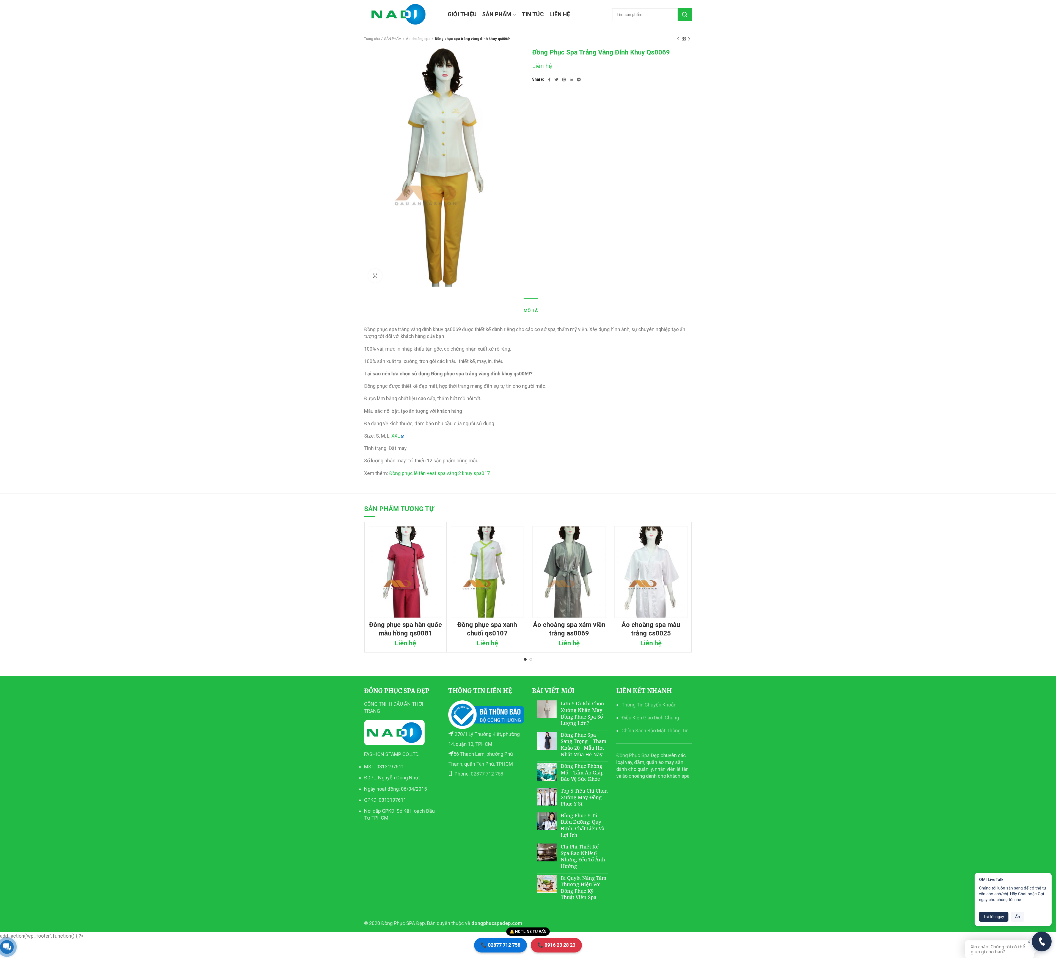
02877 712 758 (487, 774)
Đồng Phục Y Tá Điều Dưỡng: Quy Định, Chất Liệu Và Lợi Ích (582, 825)
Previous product (678, 39)
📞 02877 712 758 (500, 945)
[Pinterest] (564, 79)
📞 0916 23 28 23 (556, 945)
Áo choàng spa (418, 39)
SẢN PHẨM (393, 39)
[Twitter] (556, 79)
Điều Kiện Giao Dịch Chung (650, 717)
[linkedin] (571, 79)
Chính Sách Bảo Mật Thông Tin (655, 730)
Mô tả (531, 310)
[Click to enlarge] (375, 276)
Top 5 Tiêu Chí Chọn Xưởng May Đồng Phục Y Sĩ (584, 797)
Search (685, 14)
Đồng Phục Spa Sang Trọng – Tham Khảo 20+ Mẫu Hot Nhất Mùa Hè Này (583, 745)
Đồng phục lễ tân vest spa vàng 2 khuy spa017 (439, 473)
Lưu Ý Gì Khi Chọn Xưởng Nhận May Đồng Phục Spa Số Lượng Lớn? (582, 713)
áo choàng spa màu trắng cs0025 (651, 629)
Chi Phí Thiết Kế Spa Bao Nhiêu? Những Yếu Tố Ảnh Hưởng (583, 856)
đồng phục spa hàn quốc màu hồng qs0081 (405, 629)
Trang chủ (372, 39)
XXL (395, 436)
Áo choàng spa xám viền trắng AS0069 (569, 629)
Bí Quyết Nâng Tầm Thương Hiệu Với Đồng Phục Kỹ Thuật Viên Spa (583, 888)
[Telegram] (579, 79)
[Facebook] (549, 79)
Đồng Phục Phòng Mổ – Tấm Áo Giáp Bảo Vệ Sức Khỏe (582, 772)
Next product (689, 39)
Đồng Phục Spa (633, 755)
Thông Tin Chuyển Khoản (649, 705)
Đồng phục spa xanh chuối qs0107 (487, 629)
